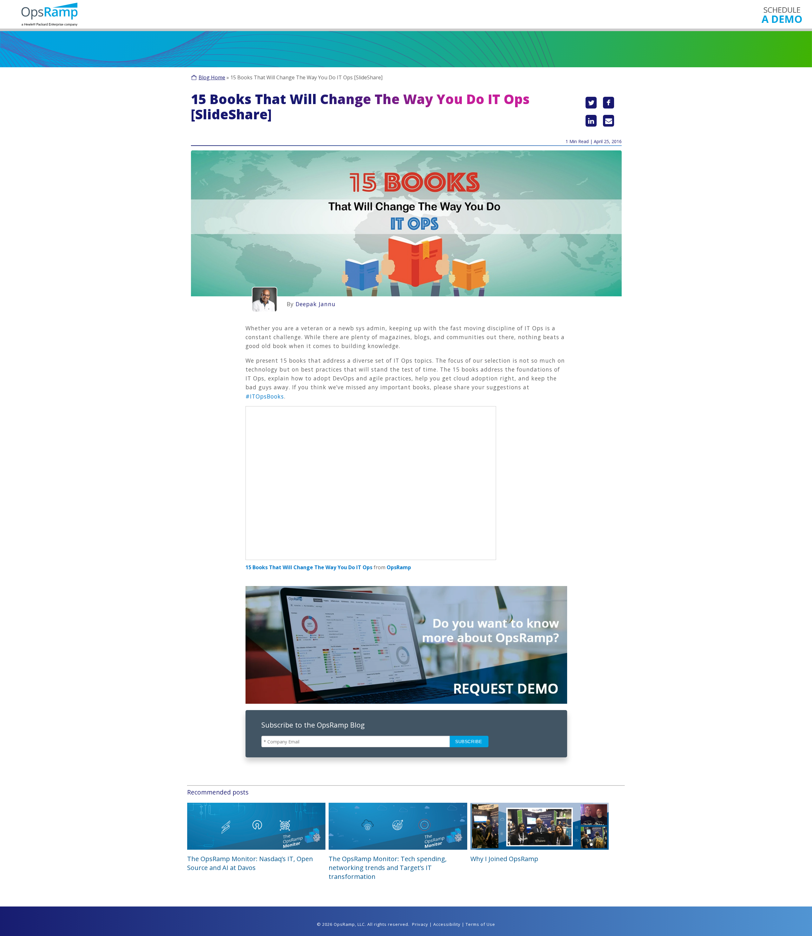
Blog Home (212, 77)
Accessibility (447, 924)
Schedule (782, 14)
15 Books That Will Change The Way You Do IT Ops (309, 567)
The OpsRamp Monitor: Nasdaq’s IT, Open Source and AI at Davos (250, 863)
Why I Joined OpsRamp (504, 858)
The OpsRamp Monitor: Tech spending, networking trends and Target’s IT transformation (388, 867)
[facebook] (608, 103)
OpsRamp (399, 567)
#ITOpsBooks (265, 396)
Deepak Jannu (316, 304)
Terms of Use (480, 924)
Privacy (420, 924)
